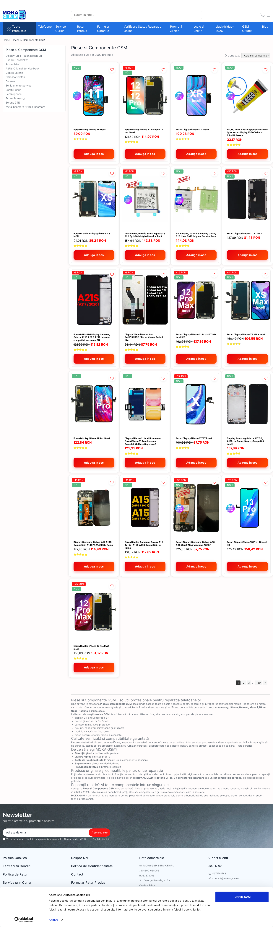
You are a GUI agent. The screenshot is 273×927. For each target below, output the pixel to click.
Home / (7, 39)
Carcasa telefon (15, 77)
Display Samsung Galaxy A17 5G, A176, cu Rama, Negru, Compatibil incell (245, 441)
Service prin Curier (17, 882)
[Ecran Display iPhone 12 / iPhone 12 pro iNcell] (145, 95)
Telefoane (45, 26)
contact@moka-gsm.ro (225, 878)
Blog (265, 26)
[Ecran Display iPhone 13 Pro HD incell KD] (247, 507)
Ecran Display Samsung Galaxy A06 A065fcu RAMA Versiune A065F (195, 543)
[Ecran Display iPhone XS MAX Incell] (247, 300)
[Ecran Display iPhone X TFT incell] (196, 404)
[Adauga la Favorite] (112, 69)
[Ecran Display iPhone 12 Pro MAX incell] (94, 611)
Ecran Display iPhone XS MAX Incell (246, 334)
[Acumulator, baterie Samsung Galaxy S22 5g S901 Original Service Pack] (145, 199)
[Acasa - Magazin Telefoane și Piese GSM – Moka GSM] (21, 14)
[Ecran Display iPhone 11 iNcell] (94, 95)
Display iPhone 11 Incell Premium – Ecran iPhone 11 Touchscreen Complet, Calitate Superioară (143, 441)
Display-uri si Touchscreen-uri (24, 55)
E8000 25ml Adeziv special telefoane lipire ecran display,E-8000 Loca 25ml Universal (247, 132)
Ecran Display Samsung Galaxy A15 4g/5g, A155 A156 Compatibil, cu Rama (144, 545)
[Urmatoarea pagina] (265, 682)
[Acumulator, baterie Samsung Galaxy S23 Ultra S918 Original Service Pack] (196, 199)
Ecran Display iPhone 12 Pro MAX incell (92, 647)
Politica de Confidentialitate (95, 839)
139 (258, 682)
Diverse (10, 81)
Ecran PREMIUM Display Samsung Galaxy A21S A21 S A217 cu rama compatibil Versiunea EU (92, 337)
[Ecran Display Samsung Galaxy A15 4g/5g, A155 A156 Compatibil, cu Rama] (145, 507)
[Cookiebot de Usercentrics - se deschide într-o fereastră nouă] (24, 920)
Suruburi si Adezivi (17, 59)
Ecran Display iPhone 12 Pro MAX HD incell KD (196, 336)
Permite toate (242, 896)
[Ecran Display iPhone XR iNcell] (196, 95)
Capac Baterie (14, 72)
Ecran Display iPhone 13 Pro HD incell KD (247, 543)
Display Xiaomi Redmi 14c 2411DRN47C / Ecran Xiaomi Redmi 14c (144, 337)
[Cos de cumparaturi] (268, 15)
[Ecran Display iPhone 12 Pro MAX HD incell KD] (196, 300)
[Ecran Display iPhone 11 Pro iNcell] (94, 404)
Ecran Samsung (15, 98)
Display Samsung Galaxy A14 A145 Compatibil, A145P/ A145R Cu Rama (93, 543)
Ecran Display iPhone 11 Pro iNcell (92, 438)
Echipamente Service (18, 85)
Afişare (53, 919)
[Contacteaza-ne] (262, 15)
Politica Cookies (15, 858)
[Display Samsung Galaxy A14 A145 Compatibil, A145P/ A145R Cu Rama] (94, 507)
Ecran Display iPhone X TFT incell (194, 438)
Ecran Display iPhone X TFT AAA (244, 233)
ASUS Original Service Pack (22, 68)
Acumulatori (13, 64)
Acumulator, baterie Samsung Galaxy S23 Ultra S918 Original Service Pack (196, 235)
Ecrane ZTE (13, 102)
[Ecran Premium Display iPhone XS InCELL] (94, 199)
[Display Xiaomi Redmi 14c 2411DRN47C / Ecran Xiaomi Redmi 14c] (145, 300)
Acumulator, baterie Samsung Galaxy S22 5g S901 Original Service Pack (145, 235)
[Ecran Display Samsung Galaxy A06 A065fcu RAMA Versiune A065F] (196, 507)
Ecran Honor (13, 89)
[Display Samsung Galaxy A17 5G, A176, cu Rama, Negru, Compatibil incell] (247, 404)
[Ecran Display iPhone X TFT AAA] (247, 199)
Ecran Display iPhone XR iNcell (192, 129)
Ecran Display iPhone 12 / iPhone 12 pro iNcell (144, 131)
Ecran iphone (14, 94)
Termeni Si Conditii (17, 866)
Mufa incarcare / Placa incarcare (25, 106)
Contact (77, 874)
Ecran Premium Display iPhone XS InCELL (92, 235)
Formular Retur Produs (88, 882)
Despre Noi (79, 858)
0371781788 (219, 873)
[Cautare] (197, 15)
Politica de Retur (15, 874)
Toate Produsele (19, 29)
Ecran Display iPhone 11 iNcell (89, 129)
